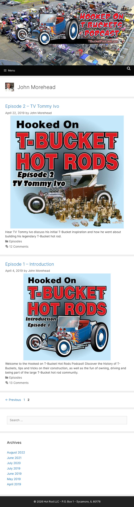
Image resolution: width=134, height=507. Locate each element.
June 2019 (14, 473)
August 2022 (16, 452)
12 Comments (18, 246)
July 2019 (13, 468)
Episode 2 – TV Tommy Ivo (32, 106)
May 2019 (14, 479)
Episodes (15, 241)
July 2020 (14, 463)
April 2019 (14, 484)
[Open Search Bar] (129, 68)
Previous (13, 400)
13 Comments (19, 383)
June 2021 (14, 458)
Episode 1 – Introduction (29, 264)
